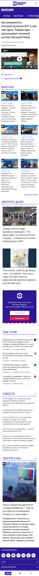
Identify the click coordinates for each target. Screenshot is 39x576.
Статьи (6, 16)
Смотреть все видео (31, 195)
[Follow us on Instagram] (18, 555)
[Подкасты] (33, 555)
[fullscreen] (35, 67)
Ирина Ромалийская (8, 45)
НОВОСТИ (9, 393)
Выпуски (18, 16)
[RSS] (28, 555)
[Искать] (31, 573)
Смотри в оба (12, 458)
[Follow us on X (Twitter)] (8, 555)
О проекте (32, 16)
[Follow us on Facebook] (3, 555)
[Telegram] (19, 573)
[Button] (7, 75)
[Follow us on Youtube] (13, 555)
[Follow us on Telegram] (23, 555)
